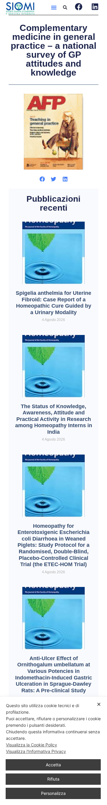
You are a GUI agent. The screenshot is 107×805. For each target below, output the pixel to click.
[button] (53, 7)
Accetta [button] (53, 764)
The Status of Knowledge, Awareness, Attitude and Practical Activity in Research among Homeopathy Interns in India (53, 419)
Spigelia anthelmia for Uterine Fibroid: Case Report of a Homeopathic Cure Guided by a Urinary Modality (53, 302)
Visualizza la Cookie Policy (31, 744)
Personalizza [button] (53, 793)
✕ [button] (99, 704)
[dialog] (53, 750)
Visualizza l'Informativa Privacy (36, 751)
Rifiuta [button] (53, 778)
